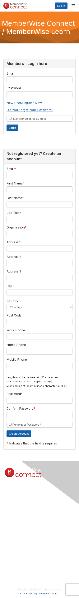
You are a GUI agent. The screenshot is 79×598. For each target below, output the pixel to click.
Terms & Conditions (16, 576)
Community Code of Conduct (22, 572)
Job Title (13, 213)
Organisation (16, 227)
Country (12, 301)
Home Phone (16, 345)
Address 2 (14, 257)
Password (14, 88)
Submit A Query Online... (19, 503)
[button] (19, 433)
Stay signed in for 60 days (29, 118)
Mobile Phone (17, 359)
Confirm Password (20, 408)
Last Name (14, 198)
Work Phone (16, 330)
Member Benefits (15, 532)
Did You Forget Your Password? (30, 110)
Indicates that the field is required (33, 443)
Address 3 (14, 271)
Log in (61, 5)
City (9, 286)
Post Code (14, 315)
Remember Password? (26, 424)
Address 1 (14, 242)
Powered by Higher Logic (39, 593)
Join (7, 528)
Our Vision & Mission (17, 535)
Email (10, 73)
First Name (14, 183)
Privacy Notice (13, 579)
